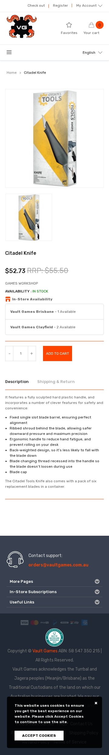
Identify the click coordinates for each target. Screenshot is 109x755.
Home (12, 72)
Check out (36, 5)
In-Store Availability (32, 299)
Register (60, 5)
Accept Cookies (39, 735)
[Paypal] (54, 622)
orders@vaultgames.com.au (58, 565)
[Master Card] (34, 622)
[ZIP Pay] (74, 622)
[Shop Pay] (44, 622)
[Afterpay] (64, 622)
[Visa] (24, 622)
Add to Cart (57, 353)
